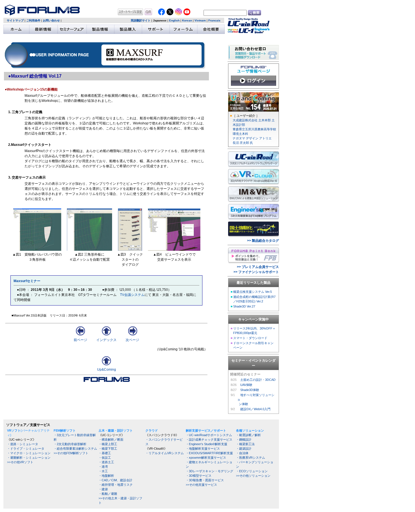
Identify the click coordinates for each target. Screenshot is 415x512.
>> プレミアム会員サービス (258, 267)
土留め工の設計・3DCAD (258, 379)
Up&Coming (106, 370)
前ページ (80, 340)
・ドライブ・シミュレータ (25, 448)
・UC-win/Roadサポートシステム (209, 435)
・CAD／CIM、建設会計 (115, 480)
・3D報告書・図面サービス (205, 480)
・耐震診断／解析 (248, 435)
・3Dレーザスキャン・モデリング (209, 471)
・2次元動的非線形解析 (70, 444)
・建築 (103, 489)
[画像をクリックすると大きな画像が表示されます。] (130, 250)
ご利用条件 (33, 20)
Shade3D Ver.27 (244, 306)
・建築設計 (244, 448)
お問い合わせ (51, 20)
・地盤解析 (106, 475)
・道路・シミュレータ (22, 444)
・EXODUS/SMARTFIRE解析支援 (209, 453)
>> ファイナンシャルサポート (256, 272)
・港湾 (103, 466)
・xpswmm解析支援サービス (206, 457)
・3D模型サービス (198, 475)
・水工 (103, 471)
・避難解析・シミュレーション (29, 457)
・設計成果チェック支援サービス (209, 439)
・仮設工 (105, 457)
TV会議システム (132, 295)
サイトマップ (15, 20)
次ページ (132, 340)
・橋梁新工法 (245, 444)
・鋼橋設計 (244, 439)
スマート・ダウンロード (250, 338)
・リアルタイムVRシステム (164, 453)
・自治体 (242, 453)
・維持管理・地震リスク (116, 484)
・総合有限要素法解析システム (75, 448)
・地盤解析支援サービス (203, 448)
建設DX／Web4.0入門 (255, 409)
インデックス (106, 340)
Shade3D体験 (249, 390)
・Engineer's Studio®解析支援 (206, 444)
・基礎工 (105, 453)
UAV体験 (246, 384)
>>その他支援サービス (201, 484)
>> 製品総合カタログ (263, 241)
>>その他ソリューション (253, 475)
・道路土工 (106, 462)
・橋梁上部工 (108, 444)
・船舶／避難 (108, 493)
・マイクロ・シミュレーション (29, 453)
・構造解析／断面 (111, 439)
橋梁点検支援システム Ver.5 (252, 291)
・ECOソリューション (252, 471)
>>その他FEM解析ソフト (71, 453)
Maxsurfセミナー (27, 281)
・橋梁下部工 (108, 448)
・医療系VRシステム (250, 457)
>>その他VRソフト (20, 462)
